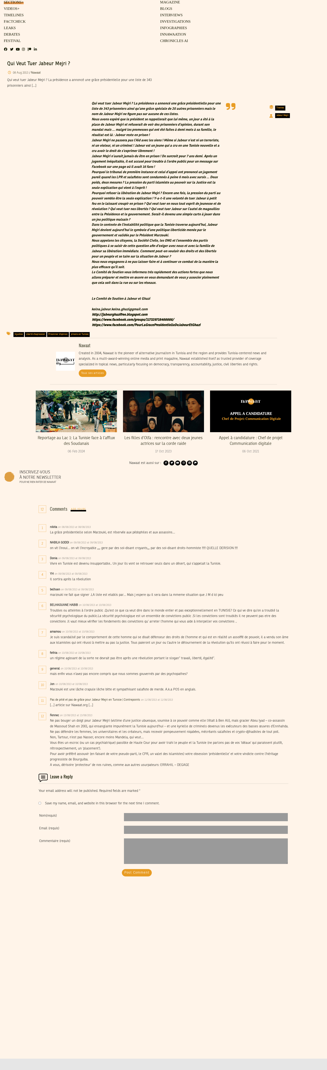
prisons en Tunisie (80, 334)
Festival (11, 41)
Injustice (19, 334)
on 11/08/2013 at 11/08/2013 (157, 700)
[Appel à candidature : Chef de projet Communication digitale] (250, 411)
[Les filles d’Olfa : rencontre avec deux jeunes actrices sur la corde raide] (163, 411)
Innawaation (172, 35)
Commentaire (54, 841)
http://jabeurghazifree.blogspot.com (119, 314)
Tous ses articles (92, 373)
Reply (100, 527)
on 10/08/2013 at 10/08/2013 (95, 605)
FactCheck (14, 22)
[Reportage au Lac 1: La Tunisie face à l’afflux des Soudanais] (76, 411)
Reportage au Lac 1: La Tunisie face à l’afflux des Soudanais (76, 441)
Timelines (13, 15)
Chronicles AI (173, 41)
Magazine (169, 2)
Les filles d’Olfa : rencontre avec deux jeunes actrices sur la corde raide (163, 441)
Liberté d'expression (35, 334)
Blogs (165, 9)
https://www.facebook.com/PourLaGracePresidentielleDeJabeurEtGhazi (146, 325)
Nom (48, 815)
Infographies (173, 28)
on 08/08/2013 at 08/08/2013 (75, 527)
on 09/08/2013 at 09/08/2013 (87, 542)
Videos (11, 9)
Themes (280, 108)
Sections (13, 2)
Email (49, 828)
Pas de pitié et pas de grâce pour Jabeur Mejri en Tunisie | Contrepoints (95, 699)
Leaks (9, 28)
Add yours (78, 509)
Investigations (174, 22)
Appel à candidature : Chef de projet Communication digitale (251, 441)
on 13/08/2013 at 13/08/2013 (76, 715)
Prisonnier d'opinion (58, 334)
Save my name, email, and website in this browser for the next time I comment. (102, 803)
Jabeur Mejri (282, 115)
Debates (11, 35)
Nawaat (36, 72)
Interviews (171, 15)
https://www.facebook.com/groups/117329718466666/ (133, 319)
